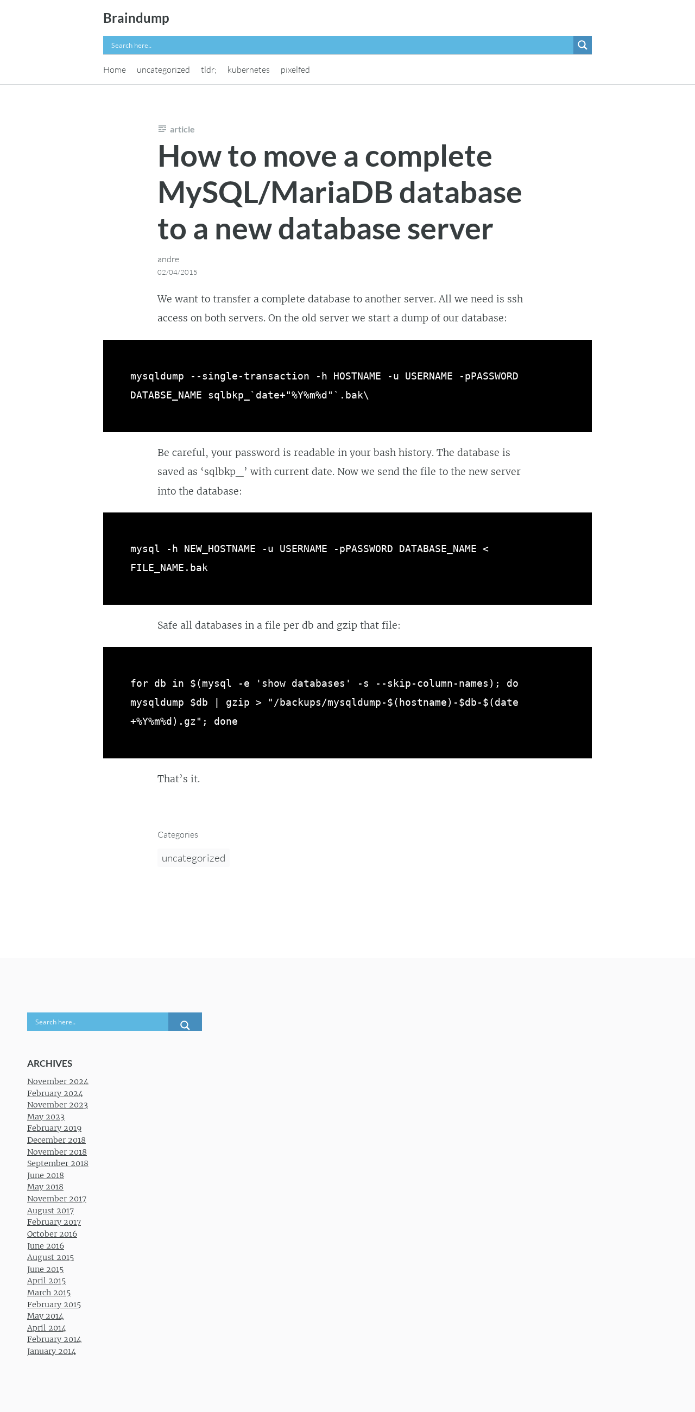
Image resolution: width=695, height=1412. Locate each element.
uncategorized (163, 69)
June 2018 (45, 1175)
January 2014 (51, 1351)
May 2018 (45, 1187)
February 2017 (54, 1222)
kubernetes (249, 69)
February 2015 (54, 1304)
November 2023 (57, 1105)
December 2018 (56, 1140)
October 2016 (52, 1234)
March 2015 (49, 1292)
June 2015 (45, 1269)
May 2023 (46, 1117)
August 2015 (50, 1257)
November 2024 (58, 1081)
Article (182, 129)
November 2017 (56, 1199)
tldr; (209, 69)
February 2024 (55, 1093)
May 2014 (45, 1316)
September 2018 (58, 1163)
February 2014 (54, 1339)
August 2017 (50, 1210)
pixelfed (295, 69)
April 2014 (46, 1328)
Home (114, 69)
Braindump (136, 18)
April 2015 (46, 1281)
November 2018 (57, 1152)
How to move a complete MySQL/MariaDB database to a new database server (339, 191)
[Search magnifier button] (582, 45)
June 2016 (45, 1246)
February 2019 (54, 1128)
